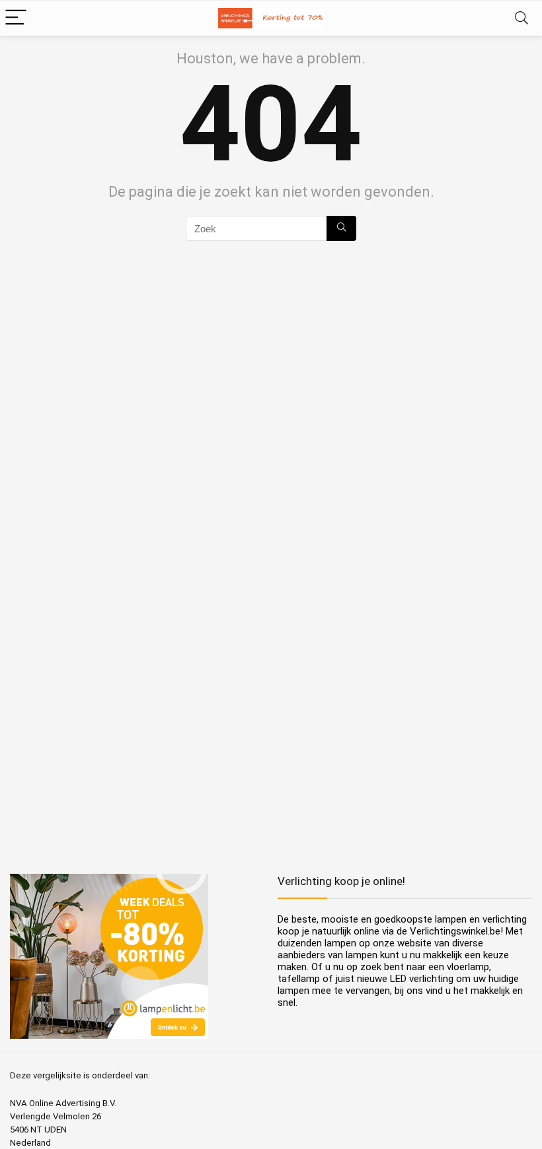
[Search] (521, 18)
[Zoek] (341, 228)
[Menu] (16, 18)
